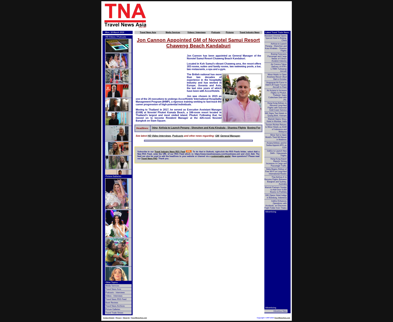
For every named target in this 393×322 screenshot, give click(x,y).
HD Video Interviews (159, 136)
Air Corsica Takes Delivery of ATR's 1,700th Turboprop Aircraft (278, 67)
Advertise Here (280, 311)
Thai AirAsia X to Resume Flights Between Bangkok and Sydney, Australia (275, 180)
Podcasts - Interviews (115, 292)
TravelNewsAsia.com (139, 318)
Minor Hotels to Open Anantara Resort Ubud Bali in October (277, 76)
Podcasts (215, 32)
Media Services (173, 32)
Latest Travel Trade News (277, 32)
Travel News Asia (148, 32)
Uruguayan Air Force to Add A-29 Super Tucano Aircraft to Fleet (276, 84)
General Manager (230, 136)
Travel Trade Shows (114, 313)
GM (217, 136)
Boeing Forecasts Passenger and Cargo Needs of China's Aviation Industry (277, 57)
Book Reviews (111, 302)
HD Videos (110, 37)
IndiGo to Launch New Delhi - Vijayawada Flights (277, 153)
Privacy (119, 318)
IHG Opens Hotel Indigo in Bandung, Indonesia (276, 196)
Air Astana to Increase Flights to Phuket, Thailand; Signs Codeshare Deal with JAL (277, 95)
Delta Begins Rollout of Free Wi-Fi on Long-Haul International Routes (276, 171)
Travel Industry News (249, 32)
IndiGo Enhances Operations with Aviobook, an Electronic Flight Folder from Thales (275, 204)
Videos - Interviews (114, 296)
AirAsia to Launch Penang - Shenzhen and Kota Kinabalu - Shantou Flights (195, 127)
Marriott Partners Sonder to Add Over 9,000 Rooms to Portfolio (276, 189)
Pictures (230, 32)
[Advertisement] (224, 15)
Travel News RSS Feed (115, 299)
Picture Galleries (113, 176)
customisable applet (220, 156)
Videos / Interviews (196, 32)
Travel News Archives (115, 306)
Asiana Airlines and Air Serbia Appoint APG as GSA (276, 145)
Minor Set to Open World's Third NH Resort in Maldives (276, 137)
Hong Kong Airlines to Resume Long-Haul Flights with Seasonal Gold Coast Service (277, 106)
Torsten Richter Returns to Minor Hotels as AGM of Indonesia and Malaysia (276, 128)
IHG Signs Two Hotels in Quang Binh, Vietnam (276, 114)
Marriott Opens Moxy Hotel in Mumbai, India (277, 120)
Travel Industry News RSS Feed (170, 152)
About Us (126, 318)
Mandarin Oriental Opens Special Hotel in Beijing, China (276, 38)
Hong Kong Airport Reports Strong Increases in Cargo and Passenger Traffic (276, 162)
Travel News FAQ (149, 158)
